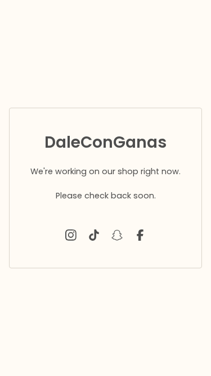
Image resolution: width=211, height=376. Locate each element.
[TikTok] (94, 235)
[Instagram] (71, 235)
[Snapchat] (117, 235)
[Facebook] (140, 235)
